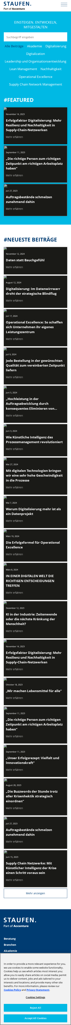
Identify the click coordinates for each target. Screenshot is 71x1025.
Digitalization (35, 53)
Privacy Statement (38, 990)
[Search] (62, 36)
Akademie (34, 46)
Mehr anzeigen (35, 893)
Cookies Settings (35, 997)
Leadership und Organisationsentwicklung (35, 61)
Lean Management (23, 69)
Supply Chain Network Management (35, 84)
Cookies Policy (12, 990)
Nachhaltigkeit (51, 69)
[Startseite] (17, 6)
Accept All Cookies (35, 1018)
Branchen (10, 945)
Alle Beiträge (14, 46)
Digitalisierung (55, 46)
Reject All (35, 1007)
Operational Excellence (35, 76)
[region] (35, 989)
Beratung (10, 938)
